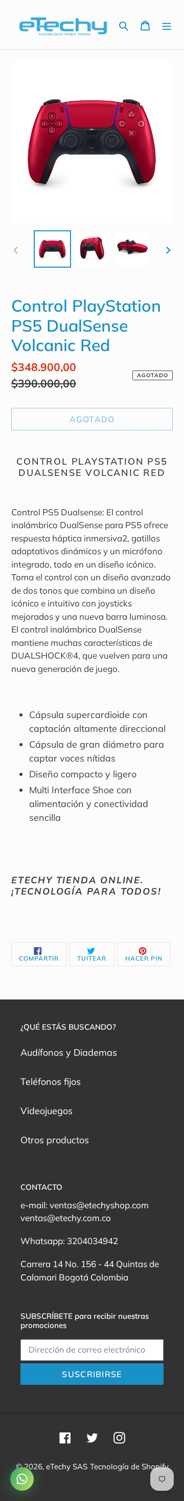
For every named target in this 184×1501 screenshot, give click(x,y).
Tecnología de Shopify (129, 1466)
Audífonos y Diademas (68, 1052)
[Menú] (166, 25)
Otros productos (54, 1140)
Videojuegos (46, 1111)
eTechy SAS (66, 1466)
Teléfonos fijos (50, 1081)
